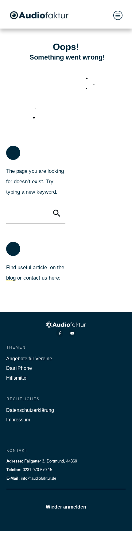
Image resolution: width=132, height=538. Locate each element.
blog (11, 278)
